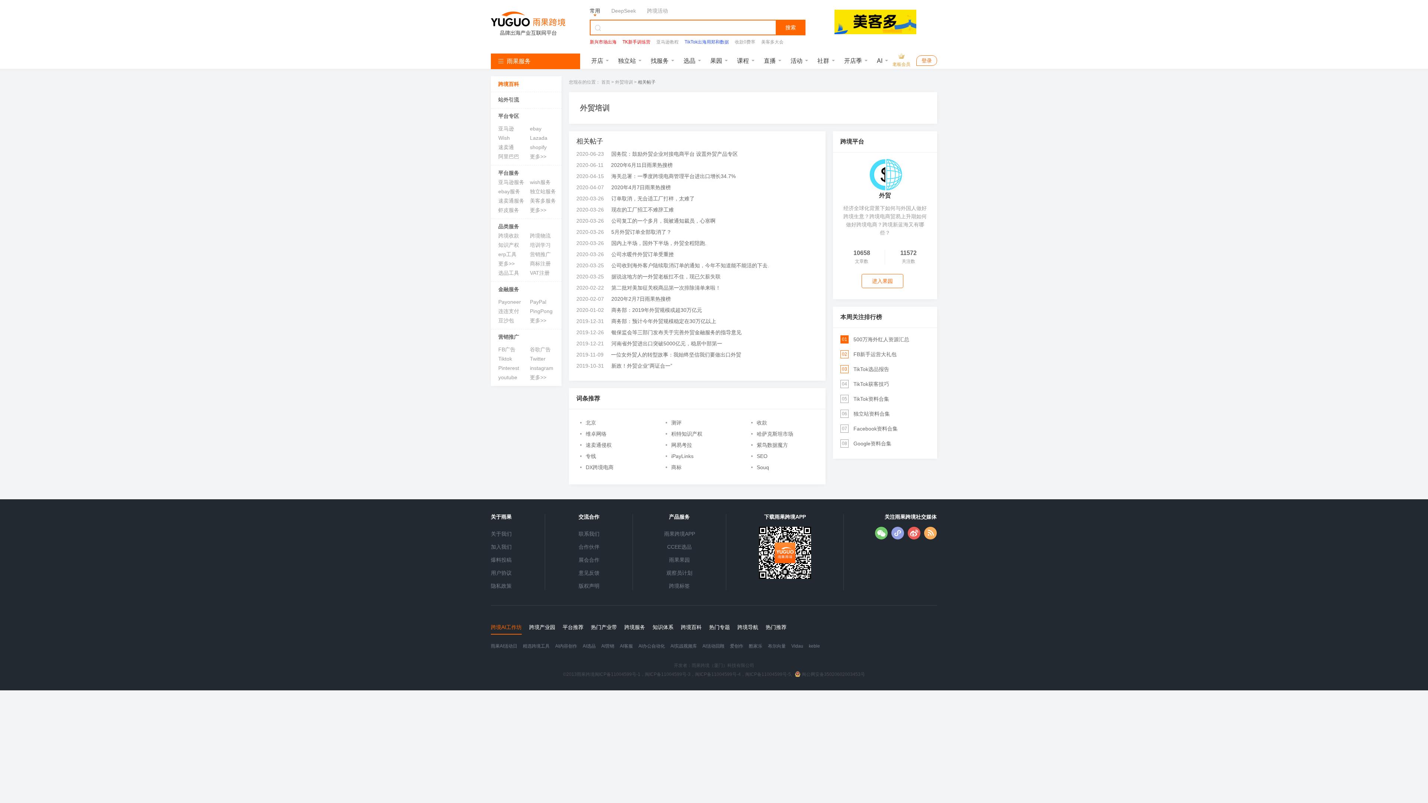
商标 (676, 467)
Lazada (538, 138)
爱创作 (736, 646)
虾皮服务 (508, 210)
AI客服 (626, 646)
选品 (689, 61)
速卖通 (506, 147)
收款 (762, 423)
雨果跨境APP (679, 534)
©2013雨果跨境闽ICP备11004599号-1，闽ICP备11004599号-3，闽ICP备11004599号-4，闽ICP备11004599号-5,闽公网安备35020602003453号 (714, 674)
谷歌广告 (540, 349)
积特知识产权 (686, 434)
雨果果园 (679, 560)
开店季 (853, 61)
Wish (504, 138)
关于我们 (501, 534)
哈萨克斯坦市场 (775, 434)
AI (879, 61)
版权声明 (589, 586)
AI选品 (589, 646)
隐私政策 (501, 586)
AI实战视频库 (683, 646)
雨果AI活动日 (504, 646)
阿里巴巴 (508, 156)
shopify (538, 147)
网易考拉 (681, 445)
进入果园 (882, 281)
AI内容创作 (566, 646)
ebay (535, 129)
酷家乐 (755, 646)
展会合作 (589, 560)
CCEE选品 (679, 547)
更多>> (538, 156)
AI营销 (607, 646)
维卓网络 (596, 434)
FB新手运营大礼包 (875, 354)
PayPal (538, 302)
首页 (605, 82)
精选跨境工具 (536, 646)
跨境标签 (679, 586)
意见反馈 (589, 573)
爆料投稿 (501, 560)
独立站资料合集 (871, 414)
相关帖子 (647, 82)
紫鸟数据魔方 (772, 445)
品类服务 (508, 226)
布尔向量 (777, 646)
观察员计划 (679, 573)
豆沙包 (506, 320)
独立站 (627, 61)
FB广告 (506, 349)
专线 (591, 456)
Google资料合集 (872, 443)
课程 (743, 61)
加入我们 (501, 547)
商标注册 (540, 264)
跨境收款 (508, 236)
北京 (591, 423)
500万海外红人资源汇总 (881, 339)
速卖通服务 (511, 201)
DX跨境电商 (600, 467)
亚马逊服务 (511, 182)
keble (814, 646)
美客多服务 (543, 201)
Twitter (538, 359)
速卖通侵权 (599, 445)
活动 (797, 61)
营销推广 (540, 254)
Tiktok (505, 359)
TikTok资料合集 (871, 399)
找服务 (660, 61)
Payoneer (509, 302)
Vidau (797, 646)
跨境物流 (540, 236)
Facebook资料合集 (875, 429)
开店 (597, 61)
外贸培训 (624, 82)
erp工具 (507, 254)
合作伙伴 (589, 547)
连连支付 (508, 311)
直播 (770, 61)
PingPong (541, 311)
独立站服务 (543, 191)
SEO (762, 456)
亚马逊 (506, 129)
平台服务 (508, 173)
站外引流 (508, 100)
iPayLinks (682, 456)
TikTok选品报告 (871, 369)
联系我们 (589, 534)
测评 (676, 423)
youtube (507, 377)
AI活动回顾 (713, 646)
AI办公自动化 (652, 646)
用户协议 (501, 573)
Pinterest (508, 368)
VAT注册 (540, 273)
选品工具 (508, 273)
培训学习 (540, 245)
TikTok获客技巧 (871, 384)
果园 (716, 61)
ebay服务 (509, 191)
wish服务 (540, 182)
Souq (763, 467)
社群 (823, 61)
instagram (541, 368)
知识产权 (508, 245)
